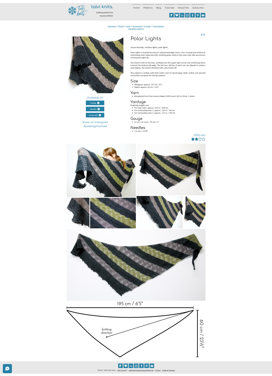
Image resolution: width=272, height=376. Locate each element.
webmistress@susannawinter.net (141, 370)
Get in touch (122, 370)
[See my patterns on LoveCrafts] (182, 15)
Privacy (158, 370)
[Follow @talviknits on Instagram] (187, 15)
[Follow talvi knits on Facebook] (192, 15)
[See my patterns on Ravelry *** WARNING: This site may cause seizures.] (120, 366)
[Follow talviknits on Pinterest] (198, 15)
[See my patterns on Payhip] (177, 15)
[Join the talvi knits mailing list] (203, 15)
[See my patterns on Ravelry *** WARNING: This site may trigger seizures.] (171, 15)
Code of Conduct (168, 370)
